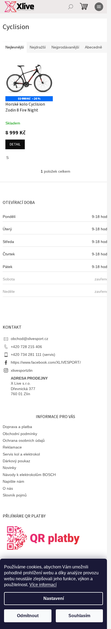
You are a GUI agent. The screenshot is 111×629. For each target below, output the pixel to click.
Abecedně (93, 47)
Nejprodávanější (65, 47)
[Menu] (98, 6)
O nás (8, 488)
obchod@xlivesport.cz (29, 338)
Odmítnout (28, 615)
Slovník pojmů (15, 495)
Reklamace (12, 447)
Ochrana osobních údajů (24, 440)
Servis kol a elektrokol (21, 454)
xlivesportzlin (22, 370)
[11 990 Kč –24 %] (29, 78)
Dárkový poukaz (16, 461)
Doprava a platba (17, 427)
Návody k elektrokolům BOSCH (29, 474)
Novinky (9, 467)
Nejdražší (38, 47)
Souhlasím (79, 615)
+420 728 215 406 (26, 347)
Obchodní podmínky (20, 434)
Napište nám (13, 481)
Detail (15, 144)
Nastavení (53, 598)
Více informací (43, 584)
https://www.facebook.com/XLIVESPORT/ (46, 362)
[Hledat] (70, 6)
